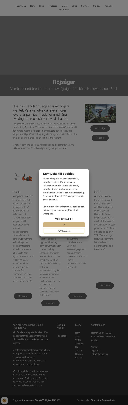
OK (64, 224)
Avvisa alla (64, 231)
